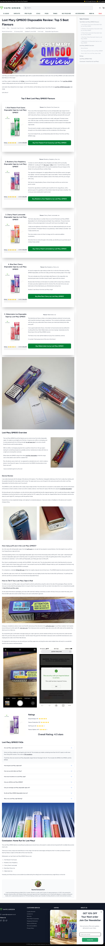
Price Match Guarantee (33, 918)
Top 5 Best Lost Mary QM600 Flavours (89, 22)
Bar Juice (46, 165)
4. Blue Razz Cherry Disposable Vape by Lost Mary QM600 (91, 37)
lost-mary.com (24, 628)
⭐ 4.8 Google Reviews (90, 1)
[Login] (100, 8)
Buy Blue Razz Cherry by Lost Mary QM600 (49, 296)
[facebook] (1, 920)
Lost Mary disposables (31, 455)
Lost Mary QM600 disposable (62, 87)
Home (3, 28)
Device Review (84, 48)
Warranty (29, 916)
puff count (29, 549)
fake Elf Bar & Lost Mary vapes (11, 588)
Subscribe (90, 940)
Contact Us (30, 914)
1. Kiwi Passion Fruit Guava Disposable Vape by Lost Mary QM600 (91, 25)
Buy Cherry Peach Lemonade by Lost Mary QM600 (49, 249)
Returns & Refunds (32, 923)
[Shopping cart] (103, 7)
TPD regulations (28, 754)
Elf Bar (22, 81)
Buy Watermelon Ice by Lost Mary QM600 (49, 346)
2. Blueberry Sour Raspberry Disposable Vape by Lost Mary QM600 (91, 29)
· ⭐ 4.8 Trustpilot (100, 1)
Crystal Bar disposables (66, 488)
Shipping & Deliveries (32, 921)
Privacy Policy (30, 928)
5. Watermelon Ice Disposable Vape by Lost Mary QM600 (91, 42)
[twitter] (6, 920)
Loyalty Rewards (31, 911)
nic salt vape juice (30, 442)
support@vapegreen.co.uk (9, 914)
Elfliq (51, 165)
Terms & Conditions (32, 926)
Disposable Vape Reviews (17, 28)
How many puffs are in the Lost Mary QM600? (92, 50)
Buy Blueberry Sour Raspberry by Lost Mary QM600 (49, 199)
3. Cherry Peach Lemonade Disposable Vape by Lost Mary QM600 (91, 33)
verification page (49, 626)
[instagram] (4, 920)
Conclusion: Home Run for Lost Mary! (89, 61)
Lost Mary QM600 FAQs (86, 58)
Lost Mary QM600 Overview (87, 45)
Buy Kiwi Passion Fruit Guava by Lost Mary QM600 (49, 143)
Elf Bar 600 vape (20, 570)
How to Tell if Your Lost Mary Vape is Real (91, 53)
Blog (8, 28)
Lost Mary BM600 (67, 81)
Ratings (81, 56)
